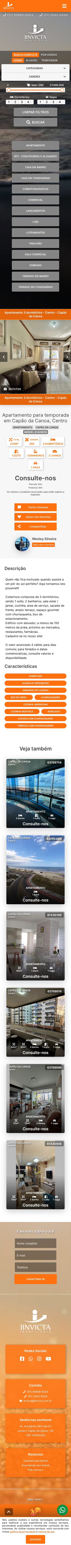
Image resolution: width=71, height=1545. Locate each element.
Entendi (35, 1539)
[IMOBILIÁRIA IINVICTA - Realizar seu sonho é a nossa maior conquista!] (35, 33)
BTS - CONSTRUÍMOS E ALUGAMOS (35, 156)
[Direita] (67, 357)
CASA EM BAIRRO (35, 167)
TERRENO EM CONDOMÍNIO (35, 287)
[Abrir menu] (64, 6)
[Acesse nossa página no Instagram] (39, 1358)
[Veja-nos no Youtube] (48, 1358)
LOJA (35, 221)
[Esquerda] (3, 357)
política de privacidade (23, 1531)
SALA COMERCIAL (35, 254)
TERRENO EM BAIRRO (35, 276)
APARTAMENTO (35, 145)
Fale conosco (35, 1469)
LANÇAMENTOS (35, 210)
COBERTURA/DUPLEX (35, 189)
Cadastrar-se (35, 1279)
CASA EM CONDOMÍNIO (35, 178)
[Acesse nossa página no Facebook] (22, 1358)
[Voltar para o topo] (9, 1511)
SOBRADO (35, 265)
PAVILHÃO (35, 243)
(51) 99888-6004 (20, 15)
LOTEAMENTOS (35, 232)
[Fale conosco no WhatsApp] (31, 1358)
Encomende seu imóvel (35, 1465)
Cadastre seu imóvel (35, 1460)
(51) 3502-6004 (56, 15)
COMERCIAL (35, 200)
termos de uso (46, 1531)
